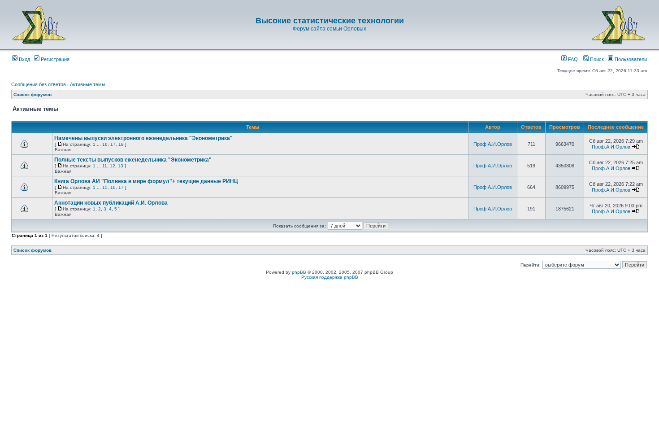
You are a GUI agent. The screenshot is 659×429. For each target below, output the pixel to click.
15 (105, 187)
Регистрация (54, 59)
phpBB (299, 272)
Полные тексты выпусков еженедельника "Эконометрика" (133, 160)
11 (104, 165)
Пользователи (630, 59)
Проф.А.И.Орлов (492, 144)
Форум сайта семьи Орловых (329, 29)
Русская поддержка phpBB (329, 277)
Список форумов (32, 94)
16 (105, 144)
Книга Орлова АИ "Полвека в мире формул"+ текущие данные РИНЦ (146, 181)
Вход (23, 59)
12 (112, 165)
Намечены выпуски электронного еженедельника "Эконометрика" (143, 138)
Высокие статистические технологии (330, 20)
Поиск (596, 59)
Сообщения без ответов (38, 84)
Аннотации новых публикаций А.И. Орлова (111, 203)
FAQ (572, 59)
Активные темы (87, 84)
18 (121, 144)
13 (120, 165)
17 (113, 144)
